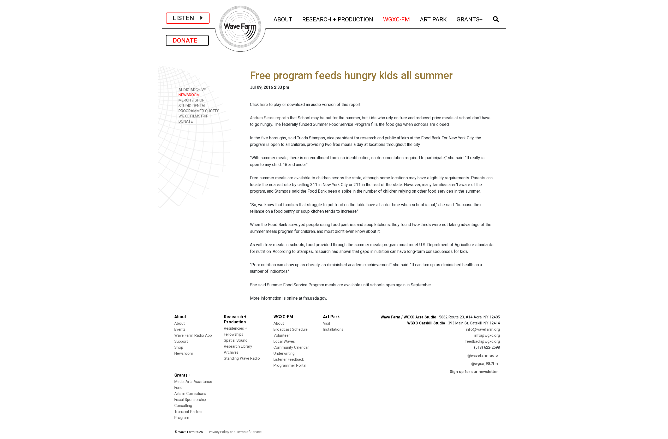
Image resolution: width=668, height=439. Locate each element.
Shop (178, 347)
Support (181, 341)
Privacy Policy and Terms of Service (235, 432)
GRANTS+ (470, 19)
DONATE (187, 40)
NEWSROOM (188, 95)
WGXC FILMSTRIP (192, 116)
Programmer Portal (289, 365)
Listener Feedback (288, 359)
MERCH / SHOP (191, 100)
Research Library (238, 346)
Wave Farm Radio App (193, 335)
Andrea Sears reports (269, 117)
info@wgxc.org (487, 335)
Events (180, 329)
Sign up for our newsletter (474, 372)
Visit (326, 323)
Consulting (183, 406)
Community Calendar (291, 347)
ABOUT (283, 19)
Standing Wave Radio (242, 358)
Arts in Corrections (190, 393)
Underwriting (284, 353)
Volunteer (281, 335)
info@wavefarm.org (483, 329)
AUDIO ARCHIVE (191, 90)
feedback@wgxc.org (482, 341)
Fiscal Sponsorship (190, 400)
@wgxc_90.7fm (484, 363)
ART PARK (433, 19)
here (264, 104)
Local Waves (284, 341)
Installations (333, 329)
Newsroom (183, 353)
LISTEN (186, 18)
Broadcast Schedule (290, 329)
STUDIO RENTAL (191, 106)
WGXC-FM (396, 19)
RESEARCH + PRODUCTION (338, 19)
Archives (231, 352)
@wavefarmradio (482, 355)
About (179, 323)
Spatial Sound (235, 340)
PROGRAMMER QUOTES (198, 111)
